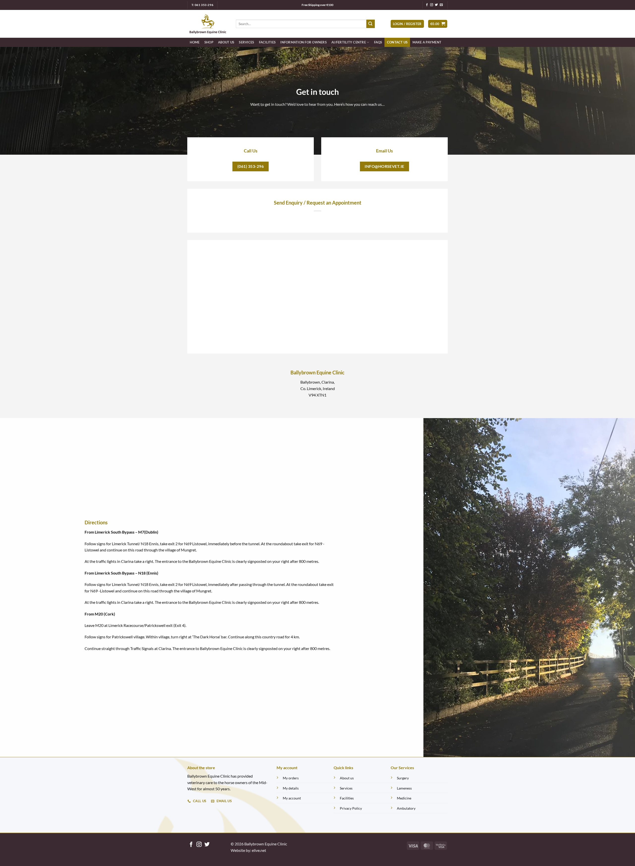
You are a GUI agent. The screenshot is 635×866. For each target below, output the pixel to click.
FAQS (378, 42)
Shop (208, 42)
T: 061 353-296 (202, 5)
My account (292, 798)
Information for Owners (303, 42)
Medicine (404, 798)
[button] (407, 24)
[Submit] (370, 24)
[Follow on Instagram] (431, 5)
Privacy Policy (351, 808)
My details (291, 788)
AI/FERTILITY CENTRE (348, 42)
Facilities (267, 42)
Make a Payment (427, 42)
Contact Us (397, 42)
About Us (226, 42)
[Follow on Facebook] (426, 5)
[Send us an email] (441, 5)
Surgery (403, 778)
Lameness (404, 788)
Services (246, 42)
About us (347, 778)
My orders (291, 778)
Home (195, 42)
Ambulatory (406, 808)
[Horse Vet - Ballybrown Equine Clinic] (207, 24)
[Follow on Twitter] (436, 5)
